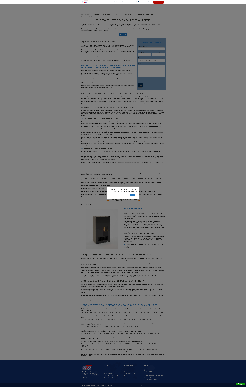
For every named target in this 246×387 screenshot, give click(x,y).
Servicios (147, 1)
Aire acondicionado (127, 1)
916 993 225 (160, 2)
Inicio (110, 1)
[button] (240, 384)
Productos (139, 1)
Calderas (116, 1)
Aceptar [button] (133, 195)
